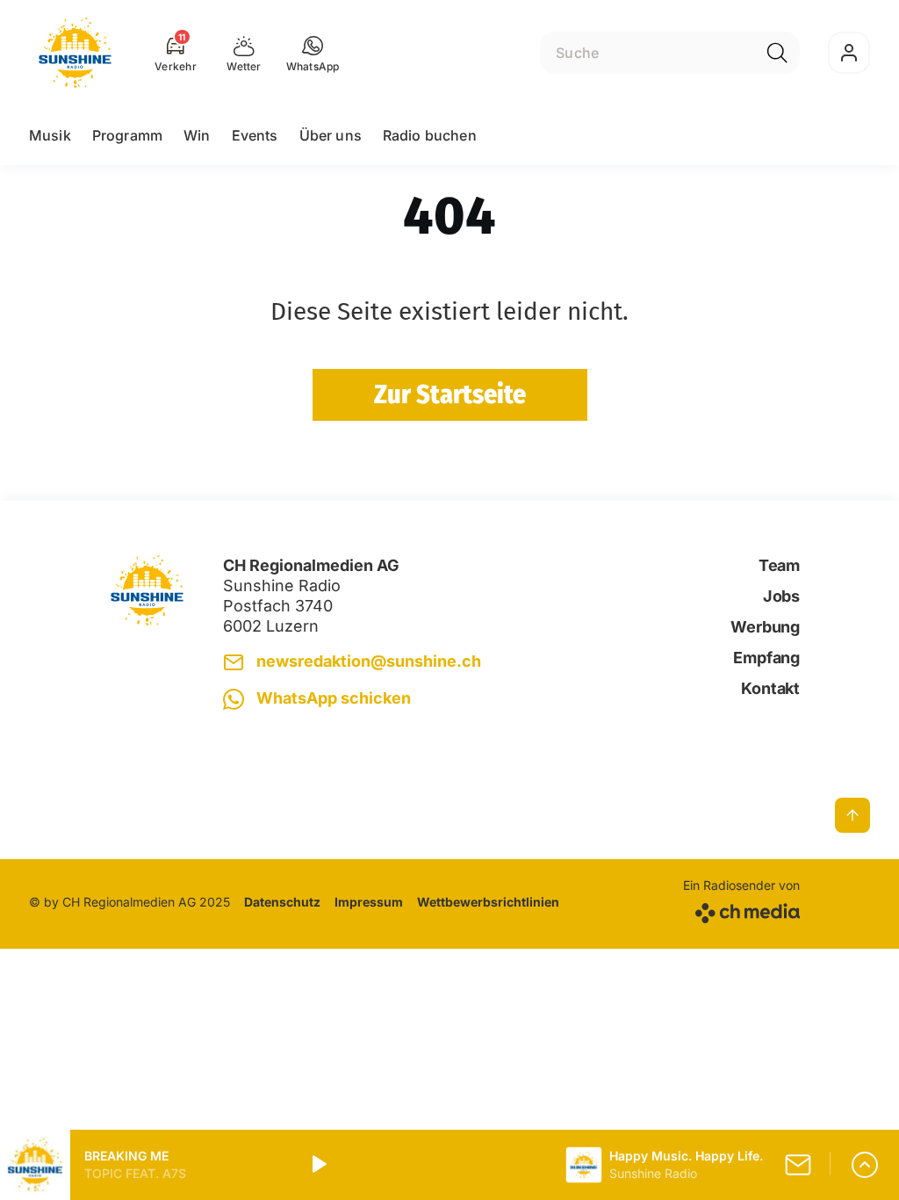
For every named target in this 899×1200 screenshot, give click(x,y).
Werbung (765, 627)
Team (779, 565)
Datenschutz (282, 901)
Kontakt (770, 688)
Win (196, 135)
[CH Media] (741, 910)
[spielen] (317, 1164)
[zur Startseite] (75, 53)
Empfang (766, 657)
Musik (50, 135)
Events (255, 135)
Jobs (781, 596)
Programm (127, 135)
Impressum (368, 901)
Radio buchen (430, 135)
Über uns (330, 135)
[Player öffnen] (865, 1165)
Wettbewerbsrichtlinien (488, 901)
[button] (313, 52)
